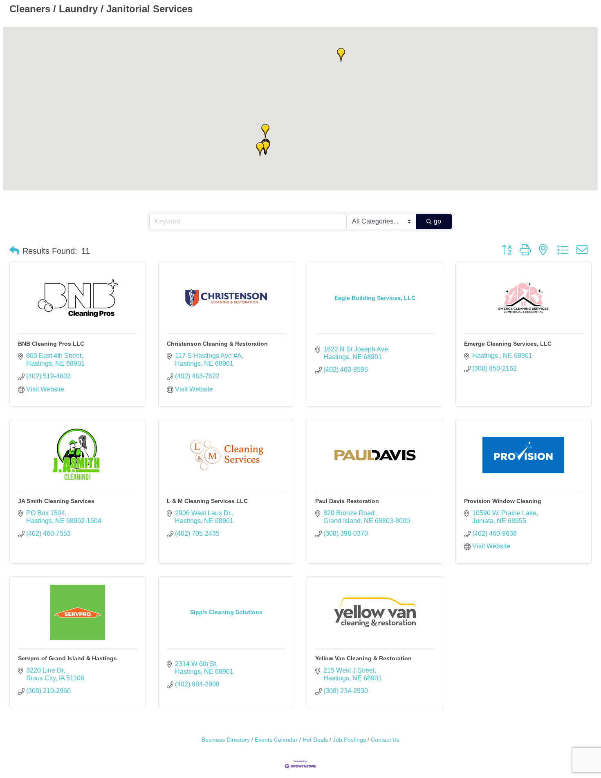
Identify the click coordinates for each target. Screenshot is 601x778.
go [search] (437, 221)
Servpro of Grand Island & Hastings (67, 658)
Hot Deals (315, 740)
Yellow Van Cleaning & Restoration (363, 658)
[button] (266, 148)
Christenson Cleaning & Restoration (217, 343)
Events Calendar (276, 740)
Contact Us (385, 740)
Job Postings (349, 740)
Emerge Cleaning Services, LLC (508, 343)
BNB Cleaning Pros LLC (51, 343)
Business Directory (226, 740)
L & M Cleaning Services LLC (207, 501)
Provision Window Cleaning (502, 501)
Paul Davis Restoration (347, 501)
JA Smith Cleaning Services (56, 501)
